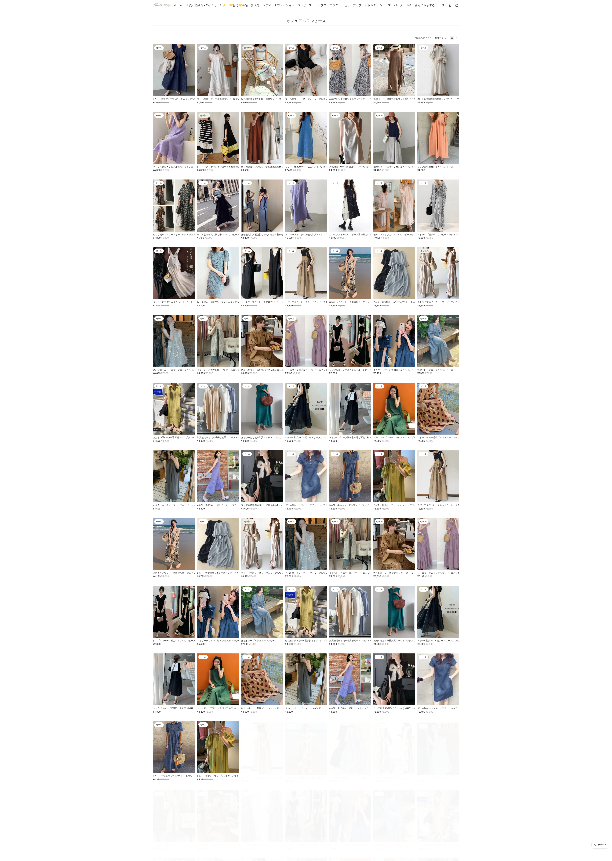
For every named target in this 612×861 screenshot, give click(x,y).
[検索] (443, 5)
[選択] (190, 91)
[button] (441, 38)
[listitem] (424, 5)
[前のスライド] (158, 70)
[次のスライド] (190, 70)
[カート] (456, 5)
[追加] (322, 91)
